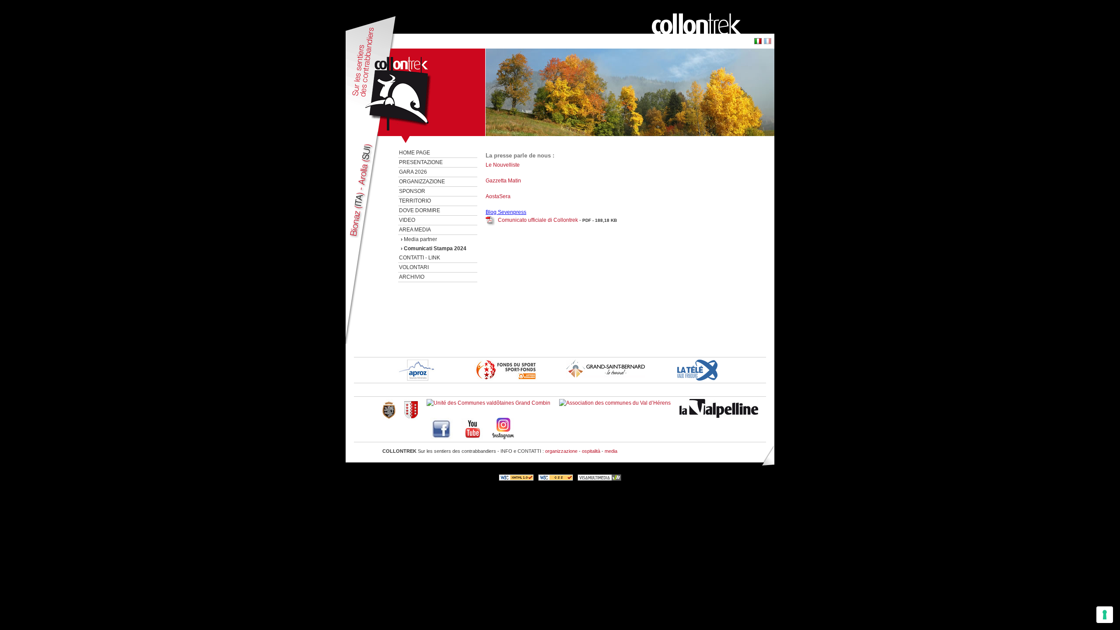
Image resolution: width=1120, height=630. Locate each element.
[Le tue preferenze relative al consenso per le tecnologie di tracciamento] (1104, 614)
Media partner (420, 239)
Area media (415, 230)
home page (414, 153)
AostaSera (498, 196)
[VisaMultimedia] (599, 479)
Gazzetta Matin (503, 181)
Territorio (415, 201)
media (611, 451)
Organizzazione (422, 181)
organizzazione (561, 451)
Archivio (411, 277)
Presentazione (421, 162)
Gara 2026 (413, 172)
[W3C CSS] (555, 479)
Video (407, 220)
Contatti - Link (419, 258)
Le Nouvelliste (503, 165)
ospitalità (591, 451)
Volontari (414, 267)
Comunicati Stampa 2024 (435, 248)
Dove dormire (419, 210)
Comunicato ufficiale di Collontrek (538, 220)
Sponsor (412, 191)
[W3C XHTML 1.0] (516, 479)
